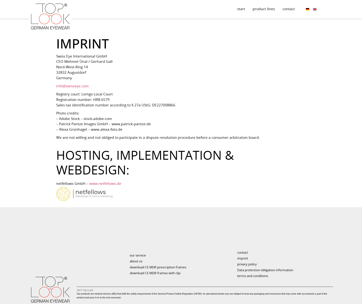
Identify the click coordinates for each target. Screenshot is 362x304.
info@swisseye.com (72, 86)
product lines (264, 9)
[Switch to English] (314, 9)
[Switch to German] (307, 9)
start (241, 9)
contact (288, 9)
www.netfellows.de (105, 184)
